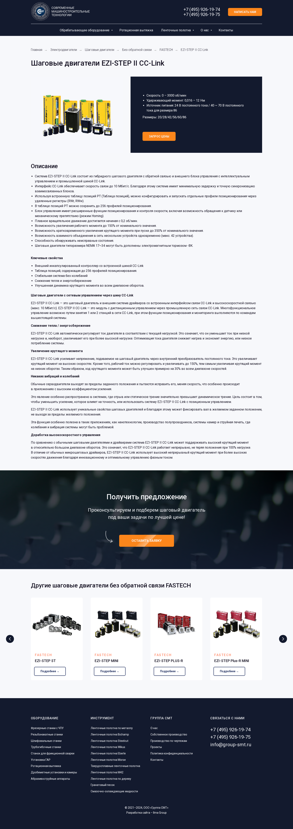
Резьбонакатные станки (47, 734)
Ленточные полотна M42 (107, 772)
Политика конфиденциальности (171, 753)
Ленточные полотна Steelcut (109, 740)
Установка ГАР (40, 759)
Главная (36, 50)
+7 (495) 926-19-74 (202, 9)
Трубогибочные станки (46, 747)
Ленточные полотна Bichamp (110, 734)
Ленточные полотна (176, 30)
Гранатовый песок (103, 785)
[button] (159, 136)
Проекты (156, 747)
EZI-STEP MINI (106, 661)
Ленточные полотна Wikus (108, 747)
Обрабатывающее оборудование (85, 30)
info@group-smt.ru (230, 744)
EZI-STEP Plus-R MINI (231, 661)
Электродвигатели (63, 50)
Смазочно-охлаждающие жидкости (114, 791)
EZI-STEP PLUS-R (168, 661)
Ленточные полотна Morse (108, 759)
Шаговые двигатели (99, 50)
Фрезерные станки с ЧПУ (47, 728)
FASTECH (166, 50)
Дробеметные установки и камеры (54, 772)
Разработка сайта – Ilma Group (146, 812)
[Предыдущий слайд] (10, 639)
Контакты (226, 30)
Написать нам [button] (245, 12)
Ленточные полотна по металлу (112, 728)
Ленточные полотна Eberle (108, 753)
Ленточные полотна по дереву (111, 778)
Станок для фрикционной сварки (52, 753)
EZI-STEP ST (45, 661)
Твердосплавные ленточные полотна (115, 766)
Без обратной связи (137, 50)
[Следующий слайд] (283, 639)
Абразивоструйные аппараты (50, 778)
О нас (205, 30)
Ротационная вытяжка (136, 30)
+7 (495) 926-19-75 (202, 14)
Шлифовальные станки (46, 740)
